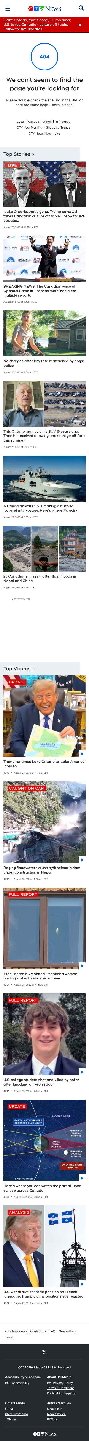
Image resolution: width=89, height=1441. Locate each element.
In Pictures (62, 121)
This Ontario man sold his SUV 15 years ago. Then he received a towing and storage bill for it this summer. (44, 436)
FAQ (52, 1331)
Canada (33, 121)
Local (20, 121)
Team (9, 1337)
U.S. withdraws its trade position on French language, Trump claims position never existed (43, 1294)
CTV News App (16, 1331)
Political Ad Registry (61, 1393)
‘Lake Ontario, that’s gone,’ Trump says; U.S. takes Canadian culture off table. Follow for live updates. (44, 216)
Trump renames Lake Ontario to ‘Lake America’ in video (44, 764)
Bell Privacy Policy (60, 1383)
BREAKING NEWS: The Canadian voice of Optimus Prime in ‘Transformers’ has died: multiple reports (39, 290)
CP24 (9, 1409)
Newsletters (67, 1331)
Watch (47, 121)
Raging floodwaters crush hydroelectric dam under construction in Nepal (41, 870)
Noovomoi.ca (56, 1414)
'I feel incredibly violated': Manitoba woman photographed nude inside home (40, 976)
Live (57, 133)
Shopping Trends (58, 127)
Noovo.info (54, 1409)
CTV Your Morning (29, 127)
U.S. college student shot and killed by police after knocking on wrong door (41, 1082)
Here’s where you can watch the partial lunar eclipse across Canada (42, 1188)
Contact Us (38, 1331)
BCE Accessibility (17, 1383)
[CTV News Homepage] (44, 8)
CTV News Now (40, 133)
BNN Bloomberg (16, 1414)
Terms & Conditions (60, 1388)
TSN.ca (10, 1419)
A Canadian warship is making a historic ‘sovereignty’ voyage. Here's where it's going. (41, 508)
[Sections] (7, 8)
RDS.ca (52, 1419)
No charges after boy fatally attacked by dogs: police (43, 363)
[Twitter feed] (44, 1352)
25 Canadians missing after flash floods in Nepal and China (39, 578)
